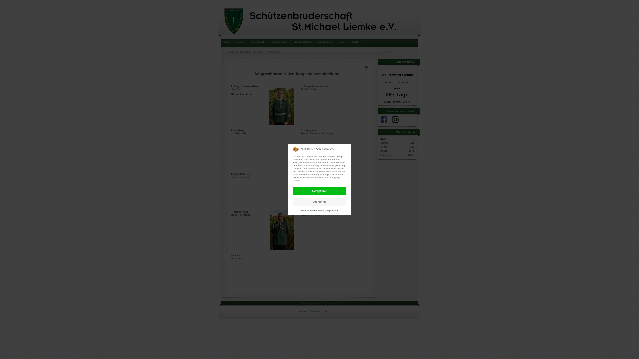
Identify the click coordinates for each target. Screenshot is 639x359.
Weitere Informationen (312, 210)
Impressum (332, 210)
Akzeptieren (319, 191)
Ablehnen (319, 202)
